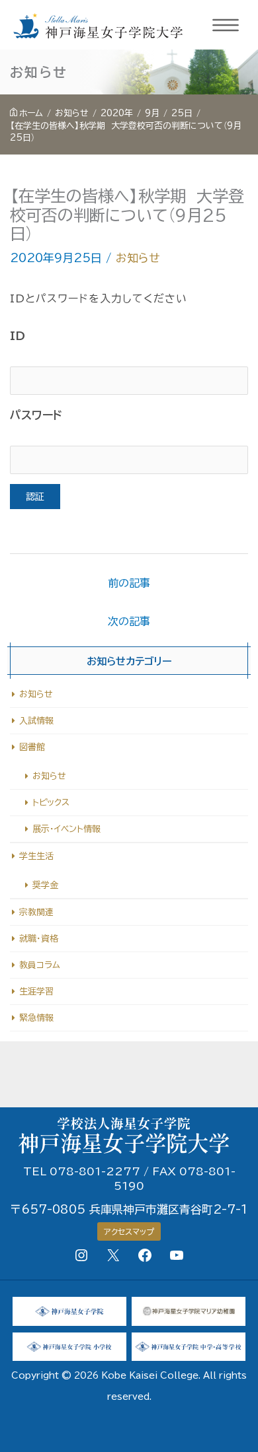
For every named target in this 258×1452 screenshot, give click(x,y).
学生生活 (36, 856)
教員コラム (39, 965)
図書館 (32, 747)
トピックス (50, 802)
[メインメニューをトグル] (226, 25)
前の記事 (129, 583)
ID (17, 335)
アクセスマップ (129, 1231)
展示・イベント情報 (66, 829)
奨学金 (45, 885)
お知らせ (138, 257)
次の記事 (129, 621)
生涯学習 (36, 991)
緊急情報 (36, 1018)
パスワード (36, 415)
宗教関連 (36, 912)
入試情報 (36, 720)
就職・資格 (38, 938)
